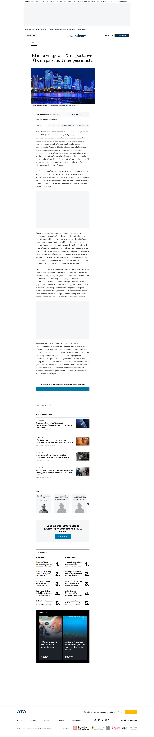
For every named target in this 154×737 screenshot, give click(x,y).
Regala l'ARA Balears (78, 720)
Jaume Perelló (43, 500)
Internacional (35, 42)
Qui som (33, 720)
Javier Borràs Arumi (42, 114)
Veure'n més (83, 612)
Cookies (49, 728)
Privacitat (29, 728)
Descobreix (43, 613)
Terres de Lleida (82, 29)
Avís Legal (36, 728)
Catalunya (32, 29)
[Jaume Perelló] (43, 508)
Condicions (42, 728)
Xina (38, 405)
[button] (128, 1)
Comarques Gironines (60, 29)
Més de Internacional (44, 415)
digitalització (46, 405)
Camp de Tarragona (72, 29)
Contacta (61, 720)
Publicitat (47, 720)
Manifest (20, 720)
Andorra (51, 29)
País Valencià (44, 29)
